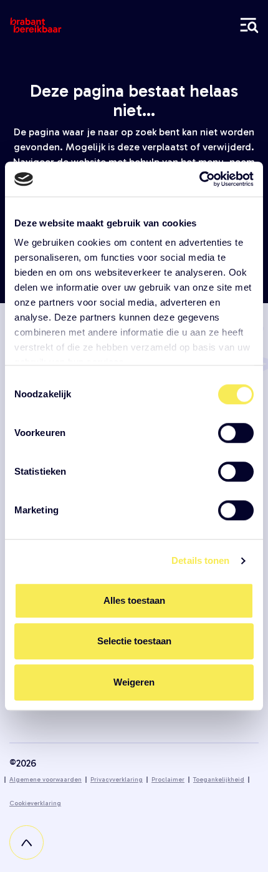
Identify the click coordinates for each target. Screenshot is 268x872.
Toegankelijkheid (218, 779)
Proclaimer (167, 779)
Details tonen (200, 560)
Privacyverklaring (116, 779)
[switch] (236, 433)
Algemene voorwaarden (45, 779)
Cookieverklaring (35, 803)
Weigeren (134, 682)
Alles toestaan (134, 600)
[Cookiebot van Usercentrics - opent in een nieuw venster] (199, 179)
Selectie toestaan (134, 641)
